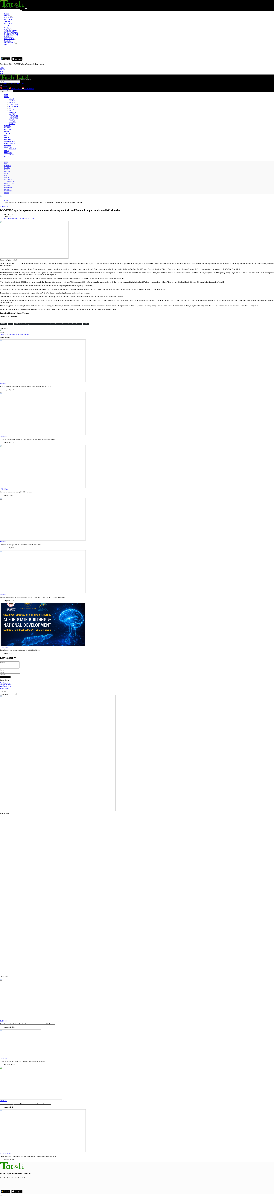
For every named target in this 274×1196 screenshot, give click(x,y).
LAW (6, 27)
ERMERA (12, 112)
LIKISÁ (11, 110)
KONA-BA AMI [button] (14, 83)
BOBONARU (14, 106)
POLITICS (8, 19)
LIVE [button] (22, 83)
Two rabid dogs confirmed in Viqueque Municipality (21, 945)
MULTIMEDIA (9, 43)
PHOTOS (12, 155)
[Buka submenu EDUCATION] (15, 39)
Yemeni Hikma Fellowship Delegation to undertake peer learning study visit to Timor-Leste (34, 866)
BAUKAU (12, 102)
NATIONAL (8, 17)
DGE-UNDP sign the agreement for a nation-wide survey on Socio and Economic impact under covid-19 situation (48, 324)
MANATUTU (13, 116)
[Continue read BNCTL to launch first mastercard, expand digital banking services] (20, 1056)
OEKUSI (12, 124)
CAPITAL (8, 29)
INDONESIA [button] (29, 89)
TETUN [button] (5, 89)
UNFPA (3, 324)
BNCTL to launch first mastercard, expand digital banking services (22, 1061)
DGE (10, 324)
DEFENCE (8, 23)
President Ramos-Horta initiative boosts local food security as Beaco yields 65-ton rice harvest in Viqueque (32, 597)
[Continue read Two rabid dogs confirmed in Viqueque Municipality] (12, 939)
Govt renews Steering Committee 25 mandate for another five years (20, 545)
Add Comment (5, 677)
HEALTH (7, 41)
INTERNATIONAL (11, 35)
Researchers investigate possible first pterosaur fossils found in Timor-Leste (25, 1104)
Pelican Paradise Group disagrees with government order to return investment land (28, 1156)
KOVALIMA (13, 104)
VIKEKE (12, 120)
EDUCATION (9, 39)
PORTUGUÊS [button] (16, 89)
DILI (10, 108)
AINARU (12, 101)
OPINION (12, 149)
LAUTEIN (12, 114)
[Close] (26, 8)
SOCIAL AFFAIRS (11, 33)
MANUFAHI (13, 118)
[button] (2, 68)
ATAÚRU (12, 122)
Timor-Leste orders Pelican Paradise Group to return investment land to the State (27, 1024)
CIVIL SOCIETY (10, 31)
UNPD (86, 324)
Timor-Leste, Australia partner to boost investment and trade (24, 919)
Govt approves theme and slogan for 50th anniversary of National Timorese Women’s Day (27, 439)
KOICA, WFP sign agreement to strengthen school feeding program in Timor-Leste (25, 386)
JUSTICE (7, 25)
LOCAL (7, 16)
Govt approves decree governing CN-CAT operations (16, 492)
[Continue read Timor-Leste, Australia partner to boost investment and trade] (12, 913)
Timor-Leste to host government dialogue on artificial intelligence (20, 650)
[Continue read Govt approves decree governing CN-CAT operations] (43, 487)
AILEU (11, 99)
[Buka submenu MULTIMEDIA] (16, 43)
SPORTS (7, 44)
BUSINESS (8, 37)
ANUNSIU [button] (4, 83)
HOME (6, 14)
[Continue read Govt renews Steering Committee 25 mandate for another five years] (43, 540)
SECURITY (8, 21)
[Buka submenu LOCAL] (11, 16)
